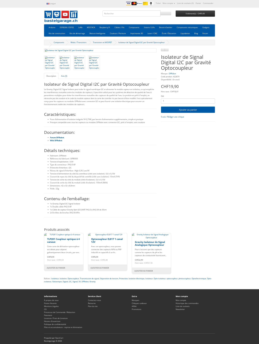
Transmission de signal (89, 278)
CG (45, 309)
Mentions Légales (51, 306)
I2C (70, 281)
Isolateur (55, 278)
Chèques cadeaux (139, 303)
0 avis (163, 117)
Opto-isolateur (160, 278)
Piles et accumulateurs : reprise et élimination (63, 327)
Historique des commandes (187, 303)
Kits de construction (57, 33)
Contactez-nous (94, 300)
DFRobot (172, 73)
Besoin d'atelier (165, 27)
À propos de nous (51, 300)
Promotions (136, 309)
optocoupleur (172, 278)
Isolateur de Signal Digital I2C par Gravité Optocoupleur (141, 42)
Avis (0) (64, 76)
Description (51, 76)
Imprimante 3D (136, 33)
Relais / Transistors (78, 42)
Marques (135, 300)
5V (80, 281)
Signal (75, 281)
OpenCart (59, 338)
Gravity (92, 281)
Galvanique (57, 281)
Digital (65, 281)
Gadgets (205, 27)
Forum (205, 33)
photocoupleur (185, 278)
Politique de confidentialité (55, 324)
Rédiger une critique (175, 117)
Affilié (134, 306)
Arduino (52, 27)
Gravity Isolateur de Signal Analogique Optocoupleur (150, 243)
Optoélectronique (199, 278)
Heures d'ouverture (52, 321)
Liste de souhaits (183, 306)
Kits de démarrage (77, 33)
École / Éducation (169, 33)
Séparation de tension (109, 278)
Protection (123, 278)
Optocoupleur (73, 278)
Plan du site (93, 306)
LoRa (80, 27)
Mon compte (181, 300)
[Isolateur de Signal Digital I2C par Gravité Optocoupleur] (100, 50)
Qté (162, 96)
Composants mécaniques (187, 27)
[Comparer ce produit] (167, 50)
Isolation (63, 278)
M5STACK (91, 27)
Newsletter (180, 309)
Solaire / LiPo (149, 27)
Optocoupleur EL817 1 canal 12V (107, 240)
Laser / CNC (152, 33)
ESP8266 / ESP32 (67, 27)
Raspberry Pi (105, 27)
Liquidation (185, 33)
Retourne (92, 303)
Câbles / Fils (119, 27)
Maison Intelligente (97, 33)
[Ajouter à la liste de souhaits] (163, 50)
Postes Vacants (50, 303)
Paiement (48, 315)
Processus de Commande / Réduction (59, 312)
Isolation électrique (136, 278)
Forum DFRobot (57, 137)
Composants (134, 27)
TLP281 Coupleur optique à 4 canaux (63, 240)
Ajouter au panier (188, 109)
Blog (196, 33)
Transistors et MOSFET (102, 42)
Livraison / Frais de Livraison (56, 318)
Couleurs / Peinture (118, 33)
